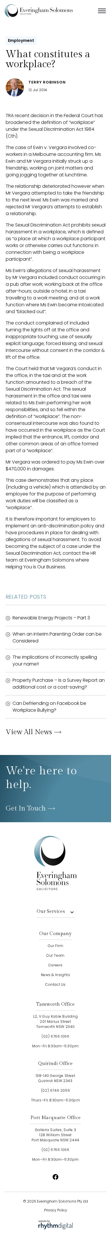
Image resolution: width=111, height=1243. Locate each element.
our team (55, 955)
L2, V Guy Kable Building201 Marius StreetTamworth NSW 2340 (55, 1021)
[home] (47, 10)
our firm (55, 945)
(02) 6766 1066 (55, 1036)
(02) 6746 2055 (55, 1090)
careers (55, 965)
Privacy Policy (55, 1210)
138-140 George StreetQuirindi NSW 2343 (55, 1078)
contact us (55, 984)
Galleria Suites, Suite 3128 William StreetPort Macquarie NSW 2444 (55, 1134)
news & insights (55, 974)
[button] (101, 10)
